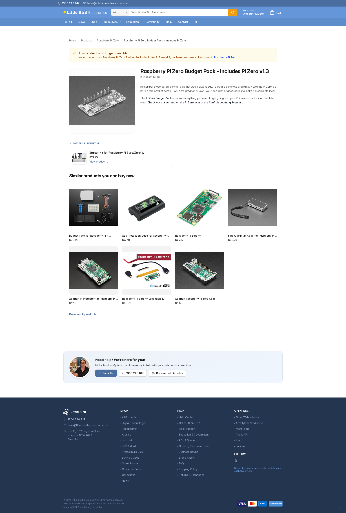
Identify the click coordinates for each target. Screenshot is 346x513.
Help (169, 21)
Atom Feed (242, 428)
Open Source (130, 463)
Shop (94, 21)
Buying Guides (130, 457)
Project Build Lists (132, 451)
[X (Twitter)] (236, 460)
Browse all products (82, 314)
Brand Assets (187, 457)
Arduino (126, 434)
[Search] (233, 12)
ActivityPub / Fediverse (249, 423)
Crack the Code (131, 469)
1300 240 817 (135, 373)
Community (152, 21)
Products (86, 40)
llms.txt (240, 440)
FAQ (181, 463)
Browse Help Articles (169, 373)
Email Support (187, 428)
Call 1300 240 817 (189, 423)
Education (132, 21)
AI (196, 21)
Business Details (188, 451)
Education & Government (194, 434)
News (82, 21)
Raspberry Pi (129, 428)
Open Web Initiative (247, 417)
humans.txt (242, 446)
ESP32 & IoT (129, 446)
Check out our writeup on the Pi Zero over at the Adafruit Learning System (194, 102)
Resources (111, 21)
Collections (128, 474)
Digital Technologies (134, 423)
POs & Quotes (187, 440)
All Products (129, 417)
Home (72, 40)
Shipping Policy (188, 469)
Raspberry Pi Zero (108, 40)
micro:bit (127, 440)
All (70, 21)
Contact (183, 21)
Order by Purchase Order (194, 446)
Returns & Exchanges (191, 474)
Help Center (186, 417)
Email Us (108, 373)
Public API (242, 434)
